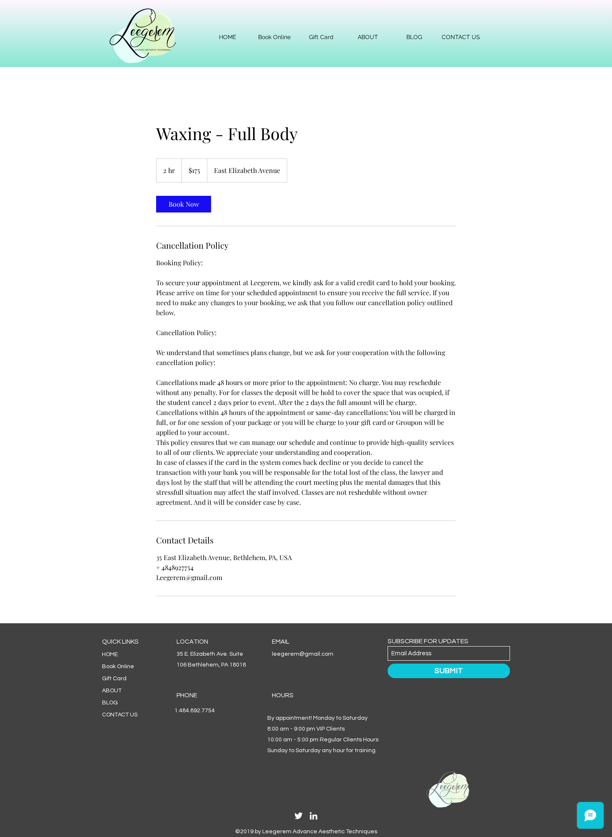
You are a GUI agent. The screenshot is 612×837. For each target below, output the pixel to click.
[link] (183, 204)
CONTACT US (119, 715)
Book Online (118, 666)
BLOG (110, 703)
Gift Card (114, 678)
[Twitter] (298, 815)
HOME (110, 654)
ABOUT (112, 691)
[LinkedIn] (313, 815)
